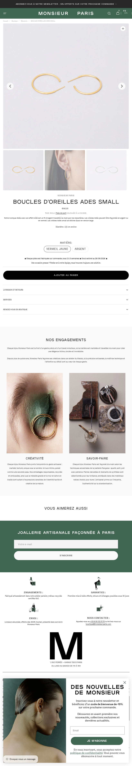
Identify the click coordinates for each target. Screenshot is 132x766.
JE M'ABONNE (97, 740)
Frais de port (61, 213)
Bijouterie (24, 21)
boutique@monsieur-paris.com (98, 624)
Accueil (5, 21)
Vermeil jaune (57, 249)
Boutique (15, 21)
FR (124, 11)
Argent (81, 249)
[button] (4, 13)
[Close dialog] (124, 682)
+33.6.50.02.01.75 (97, 621)
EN (125, 13)
